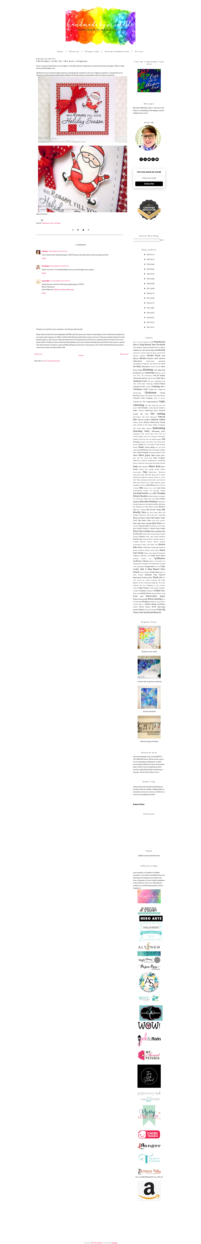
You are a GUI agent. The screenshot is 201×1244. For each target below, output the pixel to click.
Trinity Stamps (143, 588)
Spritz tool (161, 561)
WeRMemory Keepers (155, 602)
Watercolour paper (155, 595)
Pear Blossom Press (154, 526)
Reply (44, 258)
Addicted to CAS (139, 350)
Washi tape (138, 596)
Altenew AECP (152, 358)
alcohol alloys (150, 350)
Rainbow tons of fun (149, 652)
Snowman (136, 558)
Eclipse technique (159, 425)
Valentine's (150, 591)
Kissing (146, 488)
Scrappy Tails (145, 544)
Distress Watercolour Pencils (154, 422)
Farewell (135, 436)
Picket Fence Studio (158, 528)
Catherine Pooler (139, 386)
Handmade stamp (143, 463)
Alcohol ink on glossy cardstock (149, 682)
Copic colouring (54, 223)
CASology (149, 384)
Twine (156, 588)
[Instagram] (145, 159)
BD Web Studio (96, 1243)
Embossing (159, 428)
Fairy (152, 434)
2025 (149, 259)
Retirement (145, 539)
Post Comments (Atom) (52, 361)
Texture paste (147, 577)
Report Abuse (138, 804)
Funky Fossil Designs (158, 444)
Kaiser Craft (158, 485)
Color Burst (148, 395)
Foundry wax (144, 442)
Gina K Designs (142, 452)
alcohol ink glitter (151, 353)
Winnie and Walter (158, 604)
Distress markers (144, 419)
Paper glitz (137, 523)
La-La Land (152, 488)
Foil (163, 438)
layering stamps (159, 490)
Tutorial (151, 588)
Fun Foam (147, 444)
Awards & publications (117, 51)
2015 (149, 308)
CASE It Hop (151, 378)
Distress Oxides (158, 419)
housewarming (137, 472)
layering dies (147, 490)
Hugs (145, 471)
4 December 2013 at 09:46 (58, 251)
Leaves (150, 493)
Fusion (141, 446)
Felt (140, 439)
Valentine (142, 590)
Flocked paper (156, 439)
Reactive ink (137, 539)
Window (148, 604)
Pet (149, 528)
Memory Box (143, 504)
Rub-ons (143, 541)
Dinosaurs (153, 417)
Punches (142, 536)
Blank (155, 370)
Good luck (148, 458)
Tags (155, 574)
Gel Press (161, 447)
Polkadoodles (146, 534)
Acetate (152, 347)
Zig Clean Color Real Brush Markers (149, 611)
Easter (150, 425)
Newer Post (124, 354)
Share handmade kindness (156, 547)
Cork (160, 405)
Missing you (140, 507)
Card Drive (136, 375)
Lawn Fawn (161, 488)
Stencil (136, 571)
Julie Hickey (151, 485)
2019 (149, 288)
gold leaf (140, 458)
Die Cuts (144, 414)
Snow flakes (160, 555)
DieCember (137, 417)
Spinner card (153, 561)
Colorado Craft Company (143, 398)
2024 (149, 264)
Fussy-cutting (150, 447)
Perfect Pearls (142, 528)
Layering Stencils (140, 493)
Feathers (136, 439)
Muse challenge (141, 510)
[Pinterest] (153, 159)
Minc (156, 504)
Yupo (159, 609)
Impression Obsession (157, 472)
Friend (141, 444)
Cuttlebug (141, 410)
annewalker (46, 281)
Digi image (145, 417)
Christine (45, 251)
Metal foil (152, 504)
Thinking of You (153, 585)
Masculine (144, 501)
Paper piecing (146, 523)
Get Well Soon (143, 450)
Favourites (161, 436)
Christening (137, 393)
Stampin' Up (146, 563)
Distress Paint (138, 422)
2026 (149, 254)
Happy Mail (152, 463)
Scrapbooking (137, 544)
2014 (149, 312)
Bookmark (137, 373)
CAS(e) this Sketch (139, 378)
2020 (149, 283)
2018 (149, 293)
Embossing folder (141, 430)
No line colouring (158, 515)
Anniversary (150, 361)
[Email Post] (41, 220)
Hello (135, 466)
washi (163, 593)
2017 (149, 298)
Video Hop (137, 593)
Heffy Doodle (160, 463)
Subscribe (149, 184)
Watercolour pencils (140, 599)
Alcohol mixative (139, 355)
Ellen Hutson (146, 428)
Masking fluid (161, 502)
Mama (158, 499)
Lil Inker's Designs (159, 496)
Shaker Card (142, 547)
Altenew (142, 358)
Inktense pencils (147, 477)
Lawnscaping (137, 490)
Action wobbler (160, 347)
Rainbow (162, 536)
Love (145, 498)
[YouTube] (149, 159)
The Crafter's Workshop (149, 580)
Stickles (146, 572)
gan (156, 447)
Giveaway (152, 452)
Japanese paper (160, 482)
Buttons (158, 373)
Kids (141, 487)
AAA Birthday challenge (141, 347)
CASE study (141, 384)
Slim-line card (145, 555)
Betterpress (146, 366)
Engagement (136, 434)
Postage (135, 536)
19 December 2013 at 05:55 (60, 281)
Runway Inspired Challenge (156, 542)
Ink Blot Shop (150, 475)
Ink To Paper (160, 475)
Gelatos (135, 450)
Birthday (148, 369)
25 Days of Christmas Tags (144, 342)
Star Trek (158, 566)
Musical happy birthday (149, 741)
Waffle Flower (146, 593)
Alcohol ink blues (149, 711)
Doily (134, 425)
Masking (153, 501)
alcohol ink (160, 349)
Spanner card (146, 558)
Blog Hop (161, 370)
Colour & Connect (159, 398)
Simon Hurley (155, 550)
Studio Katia (154, 572)
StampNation (140, 566)
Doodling (139, 425)
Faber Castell (145, 434)
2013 (149, 317)
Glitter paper (144, 455)
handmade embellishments (149, 460)
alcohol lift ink (161, 353)
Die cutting (158, 413)
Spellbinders (159, 558)
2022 (149, 274)
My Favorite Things (154, 509)
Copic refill (148, 405)
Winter (135, 607)
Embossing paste (158, 431)
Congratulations (152, 401)
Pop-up (153, 534)
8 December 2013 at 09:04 (59, 266)
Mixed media (153, 507)
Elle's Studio (137, 428)
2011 (149, 327)
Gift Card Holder (154, 450)
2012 (149, 322)
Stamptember (150, 566)
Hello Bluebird (143, 466)
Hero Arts (155, 466)
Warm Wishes (156, 593)
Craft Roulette (142, 408)
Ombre (147, 518)
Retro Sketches (154, 539)
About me (74, 51)
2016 (149, 303)
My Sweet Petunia (152, 512)
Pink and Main (156, 531)
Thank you (157, 577)
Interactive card (153, 480)
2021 (149, 278)
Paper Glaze (146, 520)
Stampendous (137, 563)
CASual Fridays (159, 383)
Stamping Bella (155, 563)
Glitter (135, 455)
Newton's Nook (145, 515)
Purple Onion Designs (152, 536)
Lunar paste (151, 499)
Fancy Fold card (159, 434)
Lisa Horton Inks (138, 499)
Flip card (148, 439)
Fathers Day (143, 436)
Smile (153, 555)
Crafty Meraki (153, 408)
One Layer (155, 517)
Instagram (144, 480)
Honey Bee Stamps (146, 469)
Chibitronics (153, 389)
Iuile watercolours (139, 482)
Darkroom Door (151, 410)
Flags (143, 439)
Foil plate (136, 442)
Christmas (45, 223)
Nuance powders (139, 518)
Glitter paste (155, 455)
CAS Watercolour (146, 375)
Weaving (139, 601)
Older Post (38, 354)
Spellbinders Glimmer (141, 561)
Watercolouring (155, 598)
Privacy (139, 51)
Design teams (92, 51)
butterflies (150, 372)
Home (60, 51)
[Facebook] (141, 159)
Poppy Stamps (160, 534)
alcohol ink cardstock (139, 353)
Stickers (142, 572)
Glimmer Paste (160, 452)
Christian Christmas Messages (63, 289)
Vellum (157, 590)
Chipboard (161, 389)
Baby (138, 366)
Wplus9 (141, 609)
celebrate (148, 386)
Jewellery (136, 485)
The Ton (142, 585)
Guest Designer (159, 458)
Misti (146, 507)
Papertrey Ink (144, 526)
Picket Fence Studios (142, 531)
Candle (163, 373)
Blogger (115, 1243)
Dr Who (145, 425)
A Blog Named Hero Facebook (151, 344)
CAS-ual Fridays (159, 375)
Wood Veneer (144, 607)
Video (163, 590)
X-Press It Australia (151, 609)
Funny (135, 447)
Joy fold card (143, 485)
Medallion (136, 504)
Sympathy (148, 574)
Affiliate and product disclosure (149, 855)
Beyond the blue (156, 366)
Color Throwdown (159, 395)
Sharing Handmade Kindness (141, 550)
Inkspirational (137, 477)
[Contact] (157, 159)
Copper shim (155, 405)
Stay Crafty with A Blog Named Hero (149, 567)
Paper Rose (156, 523)
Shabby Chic (153, 544)
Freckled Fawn (152, 442)
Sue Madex (46, 266)
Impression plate (139, 475)
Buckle (143, 373)
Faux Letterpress (152, 436)
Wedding (145, 601)
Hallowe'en (136, 460)
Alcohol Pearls (153, 355)
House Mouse (160, 469)
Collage (142, 395)
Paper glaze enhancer (158, 520)
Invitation (162, 480)
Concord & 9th (139, 401)
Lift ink (150, 496)
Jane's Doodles (150, 482)
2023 (149, 269)
